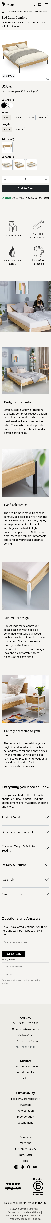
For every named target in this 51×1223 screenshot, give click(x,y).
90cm (6, 117)
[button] (33, 4)
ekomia (22, 1208)
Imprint (33, 1208)
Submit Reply (13, 953)
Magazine (25, 1143)
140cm (30, 117)
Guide (25, 1078)
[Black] (4, 105)
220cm (19, 129)
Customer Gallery (25, 1149)
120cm (18, 117)
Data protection (32, 1215)
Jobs (25, 1160)
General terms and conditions (24, 1212)
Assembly (8, 879)
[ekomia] (10, 4)
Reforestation (25, 1110)
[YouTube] (35, 1166)
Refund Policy (13, 1215)
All (7, 11)
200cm (7, 129)
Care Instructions (13, 894)
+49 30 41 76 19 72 (27, 1023)
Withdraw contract (20, 1218)
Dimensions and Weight (17, 832)
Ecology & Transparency (25, 1098)
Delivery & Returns (14, 865)
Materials (25, 1104)
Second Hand (25, 1122)
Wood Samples (26, 1072)
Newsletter (25, 1154)
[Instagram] (16, 1166)
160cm (42, 117)
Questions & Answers (25, 1066)
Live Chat (27, 1035)
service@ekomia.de (27, 1029)
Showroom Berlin (27, 1041)
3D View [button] (9, 76)
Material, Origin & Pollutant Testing (19, 848)
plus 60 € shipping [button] (25, 91)
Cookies (37, 1218)
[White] (10, 105)
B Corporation (25, 1116)
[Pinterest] (22, 1166)
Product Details (12, 817)
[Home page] (3, 11)
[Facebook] (28, 1166)
